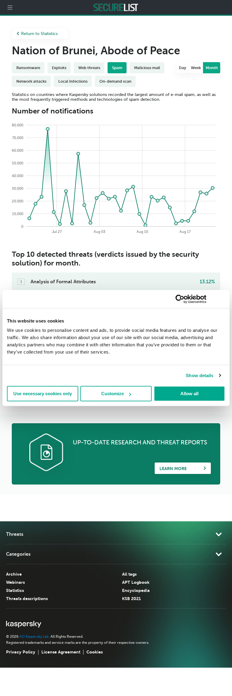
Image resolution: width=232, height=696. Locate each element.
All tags (129, 574)
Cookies (94, 652)
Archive (14, 574)
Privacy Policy (20, 652)
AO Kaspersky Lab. (34, 636)
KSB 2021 (131, 598)
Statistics (15, 590)
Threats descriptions (27, 598)
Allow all (189, 393)
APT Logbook (136, 582)
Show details (199, 375)
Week (196, 67)
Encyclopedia (136, 590)
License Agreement (60, 652)
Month (212, 67)
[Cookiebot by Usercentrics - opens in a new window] (179, 299)
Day (182, 67)
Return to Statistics (39, 33)
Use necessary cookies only (42, 393)
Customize (112, 393)
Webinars (15, 582)
